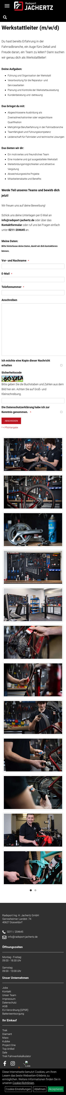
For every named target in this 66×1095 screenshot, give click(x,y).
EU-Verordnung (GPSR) (15, 1009)
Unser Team (9, 995)
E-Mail (6, 273)
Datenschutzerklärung (20, 407)
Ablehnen (39, 1089)
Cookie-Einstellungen (18, 1089)
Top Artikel (8, 1048)
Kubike (6, 1041)
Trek (4, 1030)
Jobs (5, 987)
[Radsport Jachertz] (33, 6)
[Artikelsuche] (5, 18)
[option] (33, 661)
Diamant (7, 1034)
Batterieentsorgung (13, 1013)
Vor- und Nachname (14, 260)
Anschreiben (9, 300)
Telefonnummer (11, 286)
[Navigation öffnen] (7, 6)
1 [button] (30, 890)
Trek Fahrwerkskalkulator (16, 1056)
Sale (4, 1052)
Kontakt (6, 991)
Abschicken (11, 421)
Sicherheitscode (12, 372)
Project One (9, 1045)
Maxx (5, 1037)
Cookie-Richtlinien (23, 1083)
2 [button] (35, 890)
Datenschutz (9, 1002)
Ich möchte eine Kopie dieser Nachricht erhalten (26, 363)
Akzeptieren (56, 1089)
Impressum (9, 998)
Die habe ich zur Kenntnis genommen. (26, 410)
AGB (4, 1006)
